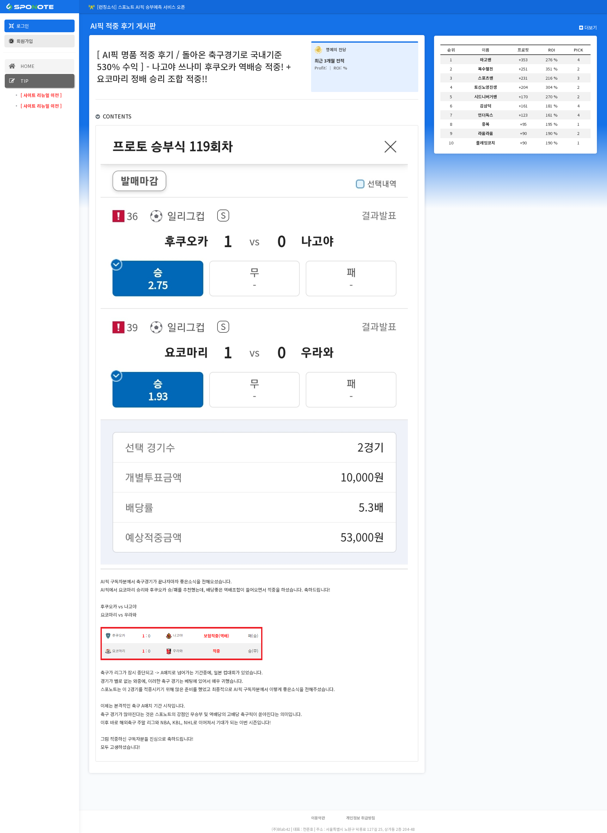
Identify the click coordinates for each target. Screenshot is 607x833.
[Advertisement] (303, 817)
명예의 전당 (336, 49)
